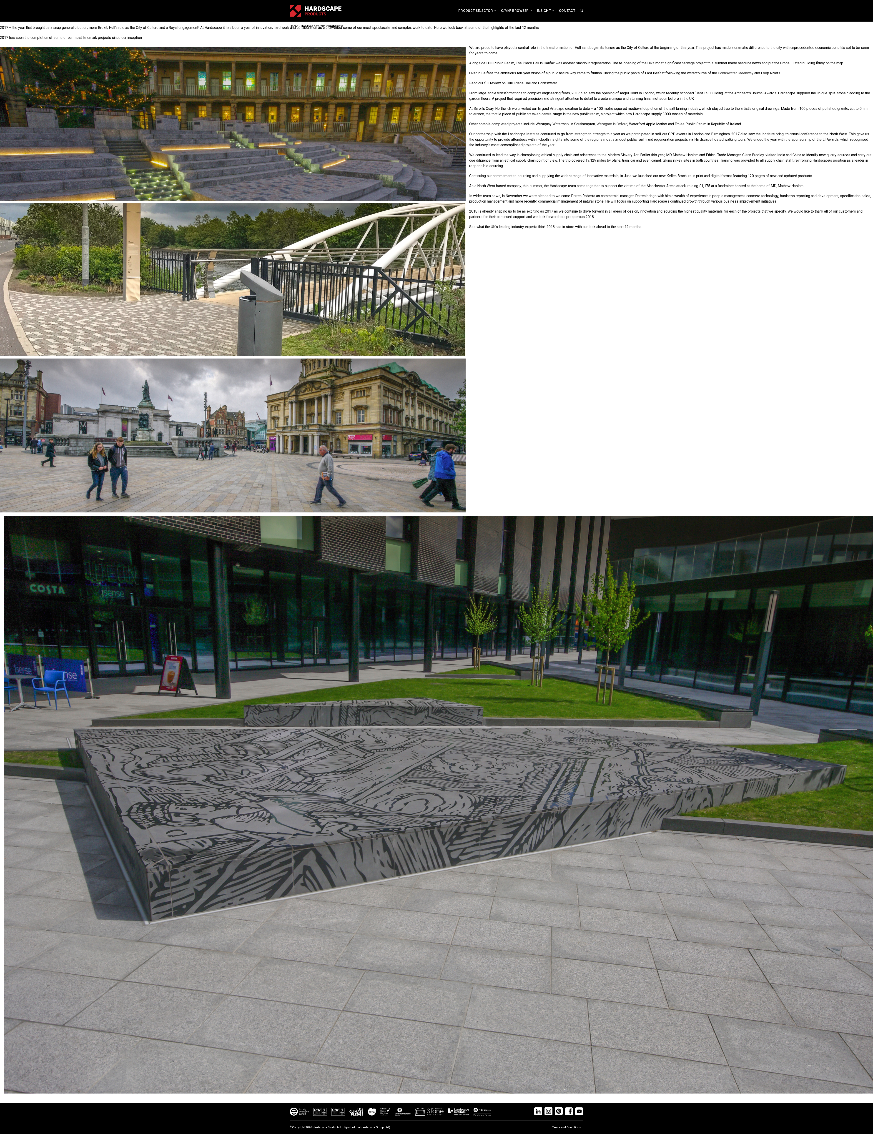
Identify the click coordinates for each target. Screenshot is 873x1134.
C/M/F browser (515, 11)
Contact (567, 11)
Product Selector (475, 11)
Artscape (557, 108)
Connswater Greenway (735, 73)
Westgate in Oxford (612, 124)
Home (294, 26)
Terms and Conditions (566, 1127)
